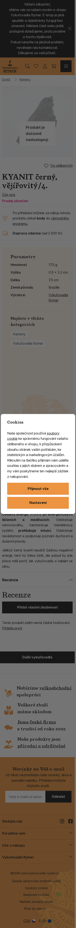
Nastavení (38, 502)
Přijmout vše (38, 489)
